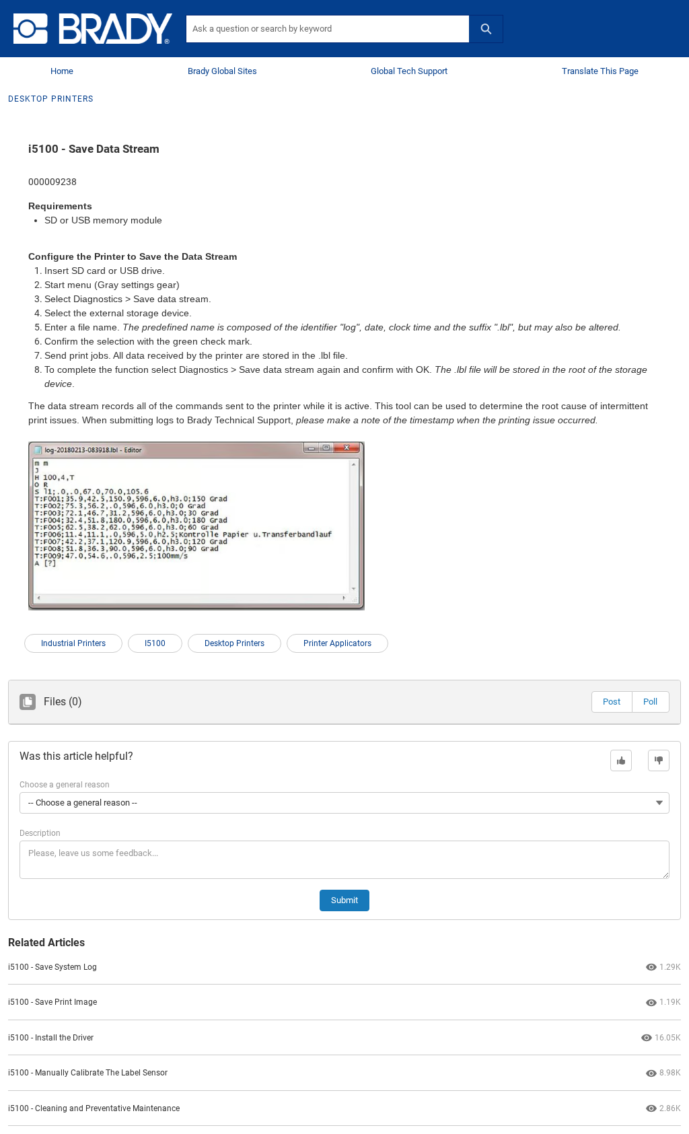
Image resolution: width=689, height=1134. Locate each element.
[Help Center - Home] (92, 28)
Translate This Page (600, 71)
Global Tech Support (409, 71)
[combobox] (327, 28)
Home (61, 71)
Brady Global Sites (222, 71)
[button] (611, 702)
